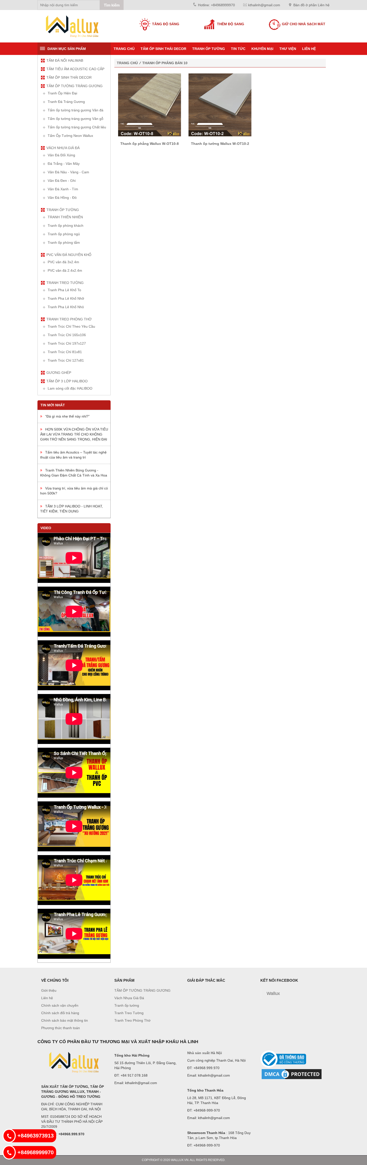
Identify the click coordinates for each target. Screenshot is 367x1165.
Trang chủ (124, 49)
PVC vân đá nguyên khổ (68, 255)
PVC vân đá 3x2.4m (63, 262)
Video (45, 528)
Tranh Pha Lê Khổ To (64, 290)
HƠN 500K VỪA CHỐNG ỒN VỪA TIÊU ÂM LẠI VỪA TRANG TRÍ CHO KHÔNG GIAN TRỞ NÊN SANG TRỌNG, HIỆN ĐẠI (74, 434)
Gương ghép (58, 373)
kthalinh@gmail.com (264, 5)
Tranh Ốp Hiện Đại (62, 93)
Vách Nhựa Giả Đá (63, 148)
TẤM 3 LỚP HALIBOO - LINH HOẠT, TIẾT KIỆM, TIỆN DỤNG (71, 508)
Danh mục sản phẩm (66, 49)
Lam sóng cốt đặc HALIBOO (70, 388)
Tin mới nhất (52, 405)
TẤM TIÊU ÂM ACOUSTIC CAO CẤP (75, 69)
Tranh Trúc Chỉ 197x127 (67, 343)
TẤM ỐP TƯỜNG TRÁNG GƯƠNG (74, 86)
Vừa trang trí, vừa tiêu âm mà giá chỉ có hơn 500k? (74, 490)
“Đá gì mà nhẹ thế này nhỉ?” (66, 416)
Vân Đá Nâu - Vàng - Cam (68, 172)
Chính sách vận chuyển (59, 1005)
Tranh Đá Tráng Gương (66, 102)
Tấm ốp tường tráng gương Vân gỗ (75, 119)
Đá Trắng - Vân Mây (64, 164)
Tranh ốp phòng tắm (64, 242)
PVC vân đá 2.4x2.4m (65, 270)
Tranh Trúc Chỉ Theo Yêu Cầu (71, 326)
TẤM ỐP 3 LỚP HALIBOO (67, 381)
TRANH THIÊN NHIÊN (65, 217)
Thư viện (287, 49)
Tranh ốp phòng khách (65, 226)
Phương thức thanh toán (60, 1028)
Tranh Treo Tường (65, 283)
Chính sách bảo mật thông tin (64, 1020)
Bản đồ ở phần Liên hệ (311, 5)
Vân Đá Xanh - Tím (63, 189)
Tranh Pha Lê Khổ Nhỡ (66, 298)
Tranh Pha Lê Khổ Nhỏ (66, 307)
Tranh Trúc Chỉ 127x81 (66, 360)
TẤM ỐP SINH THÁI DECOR (163, 49)
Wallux (273, 993)
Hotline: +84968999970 (216, 5)
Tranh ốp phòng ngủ (64, 234)
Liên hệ (309, 49)
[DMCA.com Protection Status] (291, 1074)
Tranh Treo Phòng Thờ (69, 319)
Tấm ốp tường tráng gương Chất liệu (77, 127)
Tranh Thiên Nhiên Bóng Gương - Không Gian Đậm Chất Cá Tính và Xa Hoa (73, 472)
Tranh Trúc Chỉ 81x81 (65, 352)
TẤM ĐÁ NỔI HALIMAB (64, 60)
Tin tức (238, 49)
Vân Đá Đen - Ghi (62, 181)
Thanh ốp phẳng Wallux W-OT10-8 (149, 144)
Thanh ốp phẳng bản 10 (164, 63)
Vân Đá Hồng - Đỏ (62, 198)
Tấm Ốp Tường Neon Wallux (70, 136)
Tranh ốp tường (208, 49)
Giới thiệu (48, 990)
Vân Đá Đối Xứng (61, 155)
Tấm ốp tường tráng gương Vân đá (75, 110)
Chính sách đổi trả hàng (60, 1013)
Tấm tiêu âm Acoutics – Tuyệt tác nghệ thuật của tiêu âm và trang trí (73, 454)
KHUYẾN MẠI (262, 49)
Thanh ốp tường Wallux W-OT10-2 (220, 144)
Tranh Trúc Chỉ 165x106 (67, 335)
